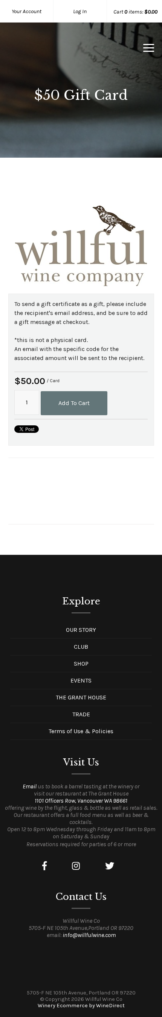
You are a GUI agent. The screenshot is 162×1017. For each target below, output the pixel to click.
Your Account (26, 11)
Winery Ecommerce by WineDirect (81, 1005)
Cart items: (135, 11)
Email (30, 786)
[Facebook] (44, 866)
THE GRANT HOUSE (81, 697)
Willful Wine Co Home (47, 50)
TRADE (81, 714)
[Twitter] (109, 866)
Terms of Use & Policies (81, 731)
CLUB (81, 646)
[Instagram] (76, 866)
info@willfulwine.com (89, 935)
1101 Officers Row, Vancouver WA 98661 (81, 800)
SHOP (81, 663)
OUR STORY (81, 629)
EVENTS (81, 680)
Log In (80, 11)
